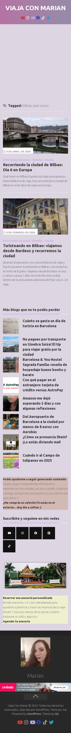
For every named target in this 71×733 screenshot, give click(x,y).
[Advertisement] (35, 61)
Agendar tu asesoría (16, 621)
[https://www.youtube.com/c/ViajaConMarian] (9, 533)
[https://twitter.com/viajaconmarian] (49, 533)
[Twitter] (48, 18)
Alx (57, 713)
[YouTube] (22, 18)
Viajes (49, 160)
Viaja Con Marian (35, 7)
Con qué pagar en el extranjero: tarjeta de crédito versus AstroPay (43, 385)
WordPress (34, 713)
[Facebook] (38, 18)
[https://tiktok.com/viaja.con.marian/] (9, 546)
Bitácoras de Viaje (16, 160)
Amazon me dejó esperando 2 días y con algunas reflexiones (42, 403)
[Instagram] (28, 18)
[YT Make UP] (33, 18)
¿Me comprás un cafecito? (20, 502)
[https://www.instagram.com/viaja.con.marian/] (22, 533)
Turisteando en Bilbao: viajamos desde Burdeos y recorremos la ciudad (32, 250)
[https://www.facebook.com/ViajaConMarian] (35, 533)
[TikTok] (43, 18)
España (37, 160)
